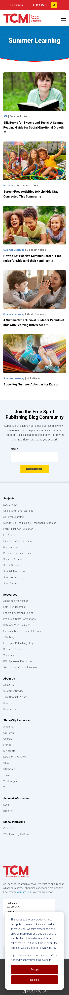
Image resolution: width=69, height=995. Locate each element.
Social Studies (11, 565)
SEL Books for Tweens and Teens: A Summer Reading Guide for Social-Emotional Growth (34, 125)
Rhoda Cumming (36, 314)
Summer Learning (13, 577)
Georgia (7, 738)
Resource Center (12, 649)
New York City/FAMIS (15, 757)
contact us (23, 892)
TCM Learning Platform (16, 834)
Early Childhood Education (18, 529)
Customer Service (13, 691)
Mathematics (10, 547)
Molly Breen (33, 378)
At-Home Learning (13, 517)
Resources (10, 594)
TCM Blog (8, 637)
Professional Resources (17, 553)
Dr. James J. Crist (27, 185)
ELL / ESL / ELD (11, 535)
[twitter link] (45, 990)
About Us (9, 678)
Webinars (8, 655)
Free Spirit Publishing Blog (18, 643)
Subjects (8, 498)
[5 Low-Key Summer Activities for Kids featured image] (34, 353)
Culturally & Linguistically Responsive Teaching (29, 523)
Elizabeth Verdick (36, 249)
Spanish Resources (14, 571)
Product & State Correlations (19, 619)
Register (8, 810)
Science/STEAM (12, 559)
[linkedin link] (31, 990)
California (8, 732)
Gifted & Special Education (18, 541)
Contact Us (9, 709)
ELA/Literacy (10, 504)
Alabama (8, 726)
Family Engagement (14, 607)
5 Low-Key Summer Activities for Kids (29, 384)
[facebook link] (25, 990)
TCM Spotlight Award (15, 697)
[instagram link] (38, 990)
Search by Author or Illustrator (20, 667)
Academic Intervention (16, 600)
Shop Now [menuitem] (38, 5)
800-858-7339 (13, 906)
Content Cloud (11, 828)
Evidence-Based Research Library (22, 631)
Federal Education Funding (18, 613)
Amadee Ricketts (20, 116)
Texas (6, 775)
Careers (7, 703)
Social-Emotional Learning (18, 510)
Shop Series (10, 583)
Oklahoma (9, 769)
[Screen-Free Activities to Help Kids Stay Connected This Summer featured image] (34, 160)
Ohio (6, 763)
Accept (34, 969)
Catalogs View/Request (16, 625)
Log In (6, 804)
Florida (7, 744)
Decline (34, 979)
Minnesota (9, 751)
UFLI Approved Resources (18, 661)
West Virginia (10, 781)
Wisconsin (9, 787)
